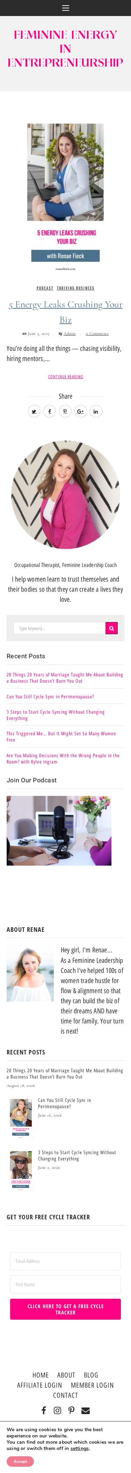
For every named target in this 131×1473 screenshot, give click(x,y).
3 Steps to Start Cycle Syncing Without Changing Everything (56, 715)
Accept (20, 1461)
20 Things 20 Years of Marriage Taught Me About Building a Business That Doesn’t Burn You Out (65, 678)
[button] (66, 8)
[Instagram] (58, 1411)
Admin (70, 333)
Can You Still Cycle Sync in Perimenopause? (50, 697)
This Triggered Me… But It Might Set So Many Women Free (61, 737)
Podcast (45, 288)
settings (80, 1448)
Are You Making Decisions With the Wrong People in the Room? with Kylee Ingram (63, 759)
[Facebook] (44, 1411)
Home (40, 1375)
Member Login (92, 1385)
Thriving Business (76, 288)
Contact (65, 1395)
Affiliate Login (39, 1385)
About (66, 1375)
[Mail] (86, 1411)
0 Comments (97, 333)
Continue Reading (65, 376)
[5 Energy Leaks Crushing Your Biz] (66, 192)
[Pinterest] (72, 1411)
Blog (91, 1375)
